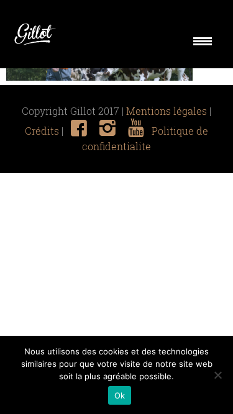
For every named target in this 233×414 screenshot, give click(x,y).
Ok (120, 395)
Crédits (42, 131)
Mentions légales (166, 111)
